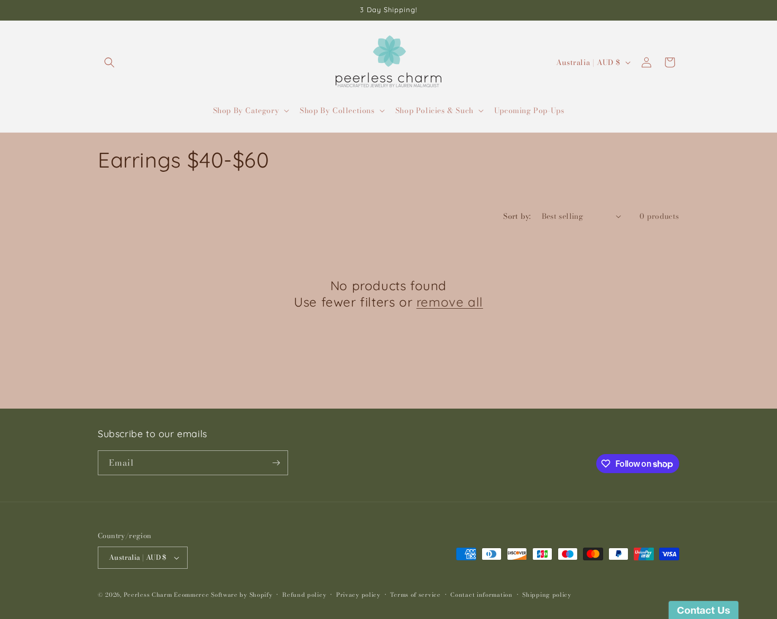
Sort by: (517, 216)
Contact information (481, 594)
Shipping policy (546, 594)
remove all (450, 302)
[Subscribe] (276, 462)
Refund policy (304, 594)
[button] (109, 62)
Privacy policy (358, 594)
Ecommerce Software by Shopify (223, 594)
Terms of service (415, 594)
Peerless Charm (148, 594)
